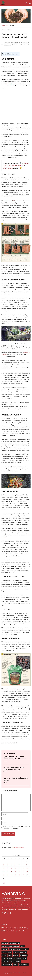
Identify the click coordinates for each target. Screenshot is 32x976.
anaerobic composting (8, 42)
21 (19, 871)
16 (27, 868)
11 (7, 868)
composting (15, 42)
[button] (26, 3)
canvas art (25, 949)
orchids (24, 958)
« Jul (3, 883)
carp (3, 952)
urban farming (5, 961)
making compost (16, 44)
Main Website (5, 928)
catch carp (15, 952)
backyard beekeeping (15, 943)
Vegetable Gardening (6, 29)
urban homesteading (15, 961)
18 (7, 871)
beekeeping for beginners (15, 949)
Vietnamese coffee (23, 964)
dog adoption (23, 952)
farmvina (24, 42)
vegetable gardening (24, 44)
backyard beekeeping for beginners (10, 946)
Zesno (26, 973)
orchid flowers (17, 958)
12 (11, 868)
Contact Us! (22, 931)
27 (15, 875)
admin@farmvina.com (18, 847)
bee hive (22, 946)
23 (27, 871)
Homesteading (8, 168)
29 (23, 875)
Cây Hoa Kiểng (23, 928)
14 (19, 868)
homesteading (23, 955)
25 (7, 875)
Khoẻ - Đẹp (14, 931)
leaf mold (10, 44)
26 (11, 875)
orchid (3, 958)
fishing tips (15, 955)
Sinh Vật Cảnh (5, 931)
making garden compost (12, 83)
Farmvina (12, 25)
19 (11, 871)
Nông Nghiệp (14, 928)
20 (15, 871)
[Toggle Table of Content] (16, 54)
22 (23, 871)
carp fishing (9, 952)
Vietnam (15, 964)
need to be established (10, 201)
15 (23, 868)
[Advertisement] (16, 107)
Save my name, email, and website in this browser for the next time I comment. (16, 827)
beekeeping (5, 949)
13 (15, 868)
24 (3, 875)
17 (3, 871)
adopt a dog (5, 943)
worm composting (7, 45)
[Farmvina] (3, 3)
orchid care (9, 958)
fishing (9, 955)
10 (3, 868)
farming (20, 42)
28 (19, 875)
